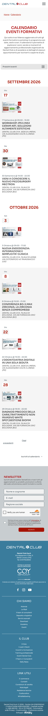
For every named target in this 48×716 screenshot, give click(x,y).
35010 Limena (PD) (24, 558)
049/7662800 (25, 560)
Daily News (24, 662)
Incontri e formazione (24, 650)
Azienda (24, 606)
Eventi (24, 627)
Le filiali (24, 609)
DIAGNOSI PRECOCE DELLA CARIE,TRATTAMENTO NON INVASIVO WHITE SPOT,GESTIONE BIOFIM (18, 416)
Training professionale (24, 653)
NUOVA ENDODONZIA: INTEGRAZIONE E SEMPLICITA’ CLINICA (16, 251)
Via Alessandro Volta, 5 (24, 555)
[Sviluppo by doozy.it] (28, 713)
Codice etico (24, 693)
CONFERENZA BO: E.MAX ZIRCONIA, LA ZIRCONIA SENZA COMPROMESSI (17, 307)
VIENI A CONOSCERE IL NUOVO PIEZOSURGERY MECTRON (16, 181)
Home (6, 14)
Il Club (24, 644)
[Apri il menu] (44, 4)
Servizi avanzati (24, 618)
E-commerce (24, 679)
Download (24, 621)
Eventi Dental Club (24, 656)
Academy (24, 624)
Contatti (24, 682)
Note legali (24, 687)
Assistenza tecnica (24, 690)
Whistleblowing (24, 696)
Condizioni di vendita (24, 684)
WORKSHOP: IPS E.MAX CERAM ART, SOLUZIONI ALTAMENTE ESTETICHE (16, 126)
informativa (35, 520)
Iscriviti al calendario (30, 456)
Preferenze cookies (35, 710)
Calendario (16, 14)
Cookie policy (21, 710)
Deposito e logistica (24, 615)
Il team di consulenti (24, 612)
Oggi (24, 440)
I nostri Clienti (24, 647)
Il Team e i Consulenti (24, 659)
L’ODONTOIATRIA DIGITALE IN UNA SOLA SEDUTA (18, 361)
